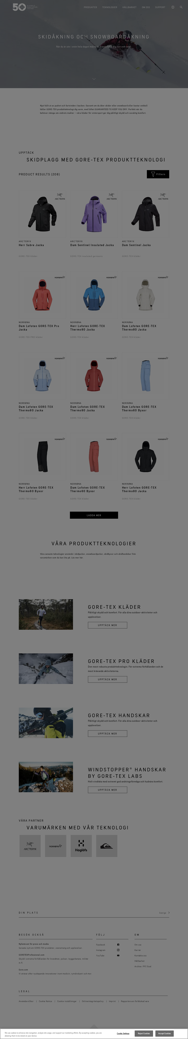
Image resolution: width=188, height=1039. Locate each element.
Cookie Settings (123, 1033)
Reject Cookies (144, 1033)
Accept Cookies (164, 1033)
